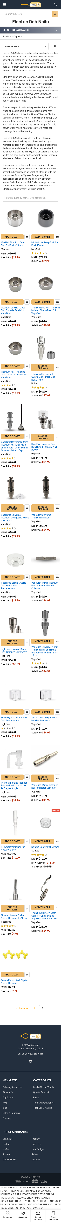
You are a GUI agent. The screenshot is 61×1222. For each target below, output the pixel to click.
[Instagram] (30, 1061)
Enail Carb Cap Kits (12, 36)
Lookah (6, 1144)
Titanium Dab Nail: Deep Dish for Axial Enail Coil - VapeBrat (13, 310)
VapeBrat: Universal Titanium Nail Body (41, 516)
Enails (36, 1097)
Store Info (8, 1092)
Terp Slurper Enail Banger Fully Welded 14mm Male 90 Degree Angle (14, 785)
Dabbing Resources (12, 1087)
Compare (27, 236)
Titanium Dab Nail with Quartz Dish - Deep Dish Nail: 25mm (43, 377)
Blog (5, 1108)
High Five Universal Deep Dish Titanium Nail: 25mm (14, 650)
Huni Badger (38, 1149)
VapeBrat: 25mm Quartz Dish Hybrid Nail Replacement (13, 585)
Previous (23, 1008)
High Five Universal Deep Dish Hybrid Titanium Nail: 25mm (44, 447)
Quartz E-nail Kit (41, 1092)
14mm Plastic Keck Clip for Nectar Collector (14, 982)
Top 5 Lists (8, 1097)
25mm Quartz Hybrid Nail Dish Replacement (44, 719)
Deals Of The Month (43, 1087)
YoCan (6, 1149)
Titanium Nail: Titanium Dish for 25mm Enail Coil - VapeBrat (14, 375)
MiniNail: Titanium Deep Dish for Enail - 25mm (13, 244)
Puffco (6, 1154)
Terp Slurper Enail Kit (43, 1102)
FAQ (5, 1102)
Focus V (36, 1139)
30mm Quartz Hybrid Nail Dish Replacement (14, 719)
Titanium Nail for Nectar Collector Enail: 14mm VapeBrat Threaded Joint (44, 916)
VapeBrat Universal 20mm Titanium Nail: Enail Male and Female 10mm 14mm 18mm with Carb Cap (14, 446)
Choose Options (43, 367)
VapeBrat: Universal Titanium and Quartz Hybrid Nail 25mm (15, 518)
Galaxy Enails (9, 1159)
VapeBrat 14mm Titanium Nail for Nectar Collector (44, 786)
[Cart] (56, 4)
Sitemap (7, 1118)
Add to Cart (12, 237)
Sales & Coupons (11, 1113)
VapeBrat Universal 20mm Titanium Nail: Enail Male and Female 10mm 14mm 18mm (44, 651)
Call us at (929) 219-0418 (30, 1053)
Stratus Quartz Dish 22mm (45, 847)
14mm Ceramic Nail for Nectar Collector (13, 848)
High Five (36, 1144)
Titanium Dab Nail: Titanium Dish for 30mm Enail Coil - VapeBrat (45, 310)
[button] (55, 46)
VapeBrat (7, 1139)
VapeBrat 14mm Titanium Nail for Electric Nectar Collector (44, 585)
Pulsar (35, 1154)
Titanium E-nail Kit (42, 1108)
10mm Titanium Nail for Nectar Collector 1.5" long (14, 916)
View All (36, 1159)
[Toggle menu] (4, 4)
